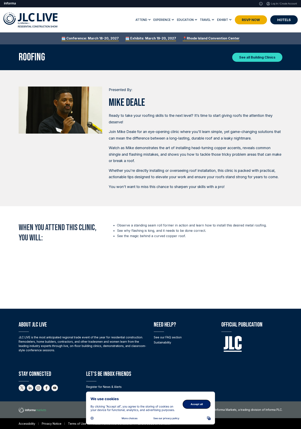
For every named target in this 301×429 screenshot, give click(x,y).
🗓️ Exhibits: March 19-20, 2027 (150, 38)
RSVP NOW (251, 20)
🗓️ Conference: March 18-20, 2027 (90, 38)
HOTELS (284, 20)
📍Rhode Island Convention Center (211, 38)
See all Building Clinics (257, 57)
